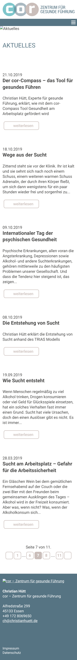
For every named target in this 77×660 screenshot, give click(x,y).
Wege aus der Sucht (25, 155)
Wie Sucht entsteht (24, 380)
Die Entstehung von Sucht (31, 323)
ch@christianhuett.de (20, 621)
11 (59, 555)
